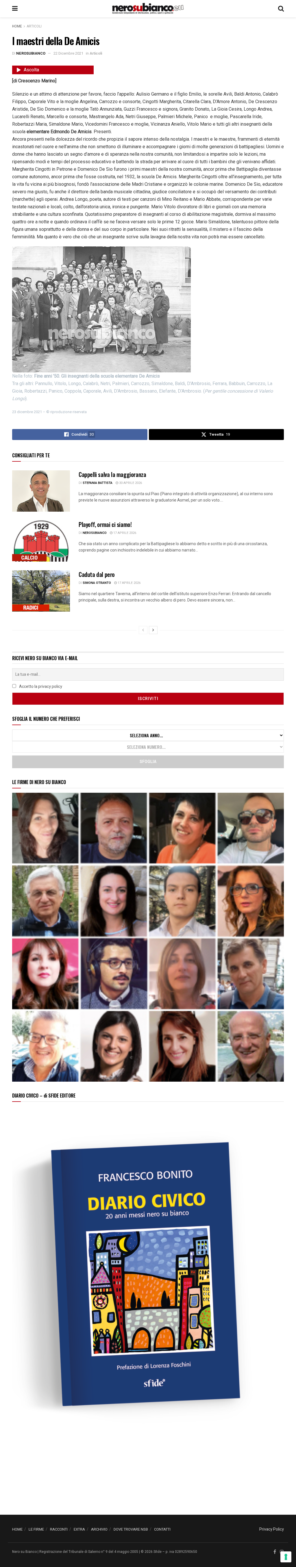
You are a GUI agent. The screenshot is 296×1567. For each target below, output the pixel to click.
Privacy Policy (271, 1529)
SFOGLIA (148, 762)
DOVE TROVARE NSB (131, 1529)
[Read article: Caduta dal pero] (41, 591)
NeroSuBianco (30, 53)
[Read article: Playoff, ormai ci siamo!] (41, 541)
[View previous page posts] (143, 630)
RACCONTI (59, 1529)
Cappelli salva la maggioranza (112, 474)
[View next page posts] (153, 630)
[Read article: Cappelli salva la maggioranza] (41, 491)
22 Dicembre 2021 (68, 53)
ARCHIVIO (99, 1529)
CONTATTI (162, 1529)
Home (17, 26)
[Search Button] (281, 8)
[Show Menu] (15, 8)
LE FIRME (36, 1529)
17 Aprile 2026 (124, 532)
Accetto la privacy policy (40, 687)
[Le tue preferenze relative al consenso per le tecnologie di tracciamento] (285, 1556)
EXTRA (79, 1529)
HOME (17, 1529)
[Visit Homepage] (148, 8)
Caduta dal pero (97, 574)
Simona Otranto (97, 582)
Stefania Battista (97, 482)
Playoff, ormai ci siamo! (105, 524)
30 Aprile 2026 (130, 482)
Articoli (34, 26)
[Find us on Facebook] (274, 1552)
